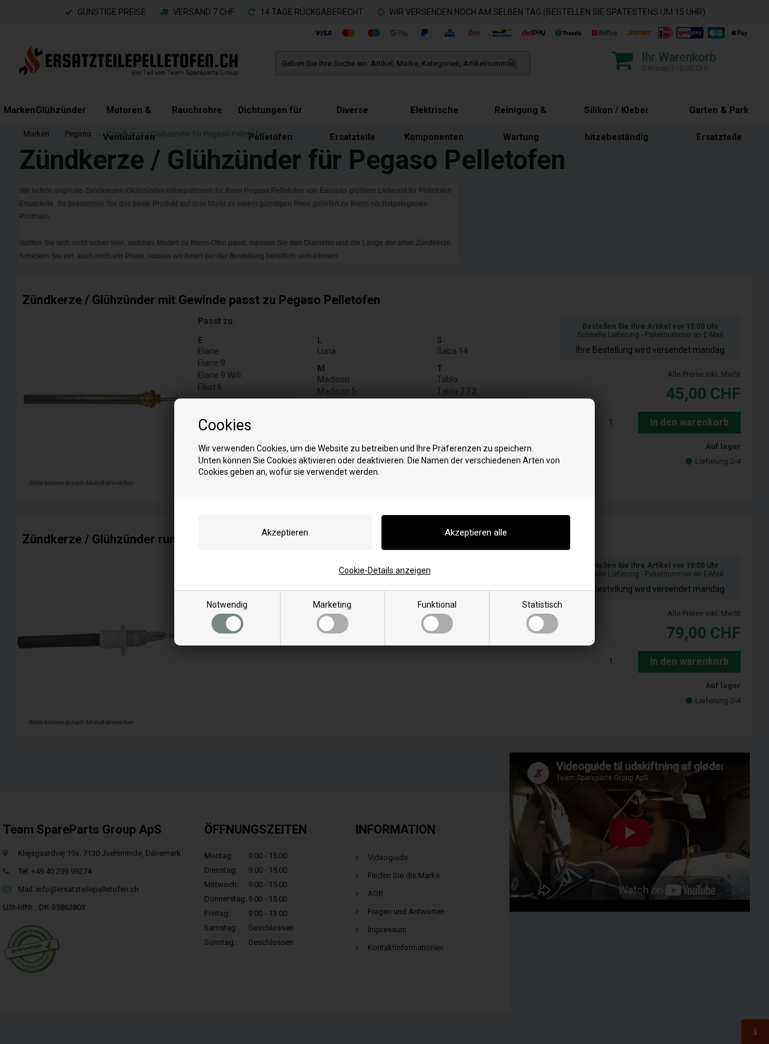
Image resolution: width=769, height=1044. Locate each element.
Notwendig (227, 604)
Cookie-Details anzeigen (385, 570)
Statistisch (542, 604)
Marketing (332, 604)
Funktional (437, 604)
